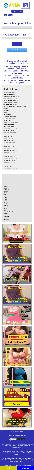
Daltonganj (6, 189)
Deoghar (6, 191)
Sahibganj (6, 216)
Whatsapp (25, 468)
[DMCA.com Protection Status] (17, 439)
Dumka (5, 194)
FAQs (12, 431)
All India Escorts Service (10, 104)
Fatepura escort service (9, 140)
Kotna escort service (9, 152)
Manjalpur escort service (10, 158)
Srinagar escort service (9, 116)
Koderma (6, 205)
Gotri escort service (8, 144)
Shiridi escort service (9, 118)
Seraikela (6, 218)
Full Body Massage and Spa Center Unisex (14, 106)
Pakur (5, 208)
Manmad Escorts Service (10, 128)
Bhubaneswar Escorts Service (11, 96)
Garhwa (6, 196)
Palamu (5, 210)
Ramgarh (6, 213)
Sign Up (10, 15)
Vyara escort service (8, 126)
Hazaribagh (6, 202)
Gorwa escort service (9, 142)
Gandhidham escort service (10, 122)
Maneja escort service (9, 156)
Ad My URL (6, 108)
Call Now (8, 468)
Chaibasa (6, 186)
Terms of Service (19, 431)
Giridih (5, 197)
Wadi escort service (8, 166)
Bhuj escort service (8, 124)
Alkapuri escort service (9, 132)
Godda (5, 199)
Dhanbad (6, 193)
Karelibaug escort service (10, 150)
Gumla (5, 200)
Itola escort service (8, 146)
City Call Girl (7, 110)
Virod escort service (8, 164)
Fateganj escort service (9, 138)
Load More (17, 44)
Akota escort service (9, 130)
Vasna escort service (9, 162)
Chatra (5, 188)
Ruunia (5, 112)
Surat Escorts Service (9, 94)
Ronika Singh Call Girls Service (11, 102)
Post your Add (16, 11)
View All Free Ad (17, 50)
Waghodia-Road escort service (11, 168)
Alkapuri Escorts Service (10, 98)
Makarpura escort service (10, 154)
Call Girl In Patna (7, 114)
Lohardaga (6, 207)
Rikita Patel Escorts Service (10, 100)
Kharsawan (6, 219)
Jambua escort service (9, 148)
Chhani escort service (9, 134)
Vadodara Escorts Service (10, 92)
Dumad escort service (9, 136)
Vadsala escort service (9, 160)
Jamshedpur (7, 204)
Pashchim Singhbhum (9, 211)
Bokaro (5, 185)
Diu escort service (8, 120)
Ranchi (5, 215)
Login (5, 15)
